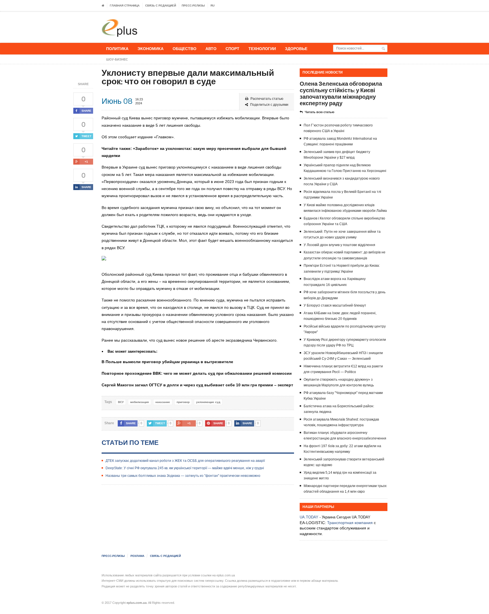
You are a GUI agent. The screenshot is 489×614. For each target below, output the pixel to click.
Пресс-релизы (193, 5)
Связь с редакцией (160, 5)
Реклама (137, 555)
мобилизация (139, 402)
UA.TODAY (309, 517)
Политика (117, 48)
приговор (183, 402)
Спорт (232, 48)
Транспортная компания (350, 522)
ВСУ (121, 402)
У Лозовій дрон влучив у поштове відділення (339, 245)
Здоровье (296, 48)
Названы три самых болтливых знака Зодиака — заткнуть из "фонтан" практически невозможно (183, 476)
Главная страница (125, 5)
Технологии (262, 48)
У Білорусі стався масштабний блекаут (335, 305)
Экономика (151, 48)
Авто (210, 48)
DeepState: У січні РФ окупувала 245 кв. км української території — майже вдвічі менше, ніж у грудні (185, 468)
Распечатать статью (266, 99)
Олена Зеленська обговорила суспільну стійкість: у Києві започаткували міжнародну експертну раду (341, 93)
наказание (162, 402)
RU (213, 5)
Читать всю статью (319, 112)
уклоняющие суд (208, 402)
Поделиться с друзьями (269, 105)
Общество (184, 48)
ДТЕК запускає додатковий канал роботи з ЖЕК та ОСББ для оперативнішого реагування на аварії (185, 461)
